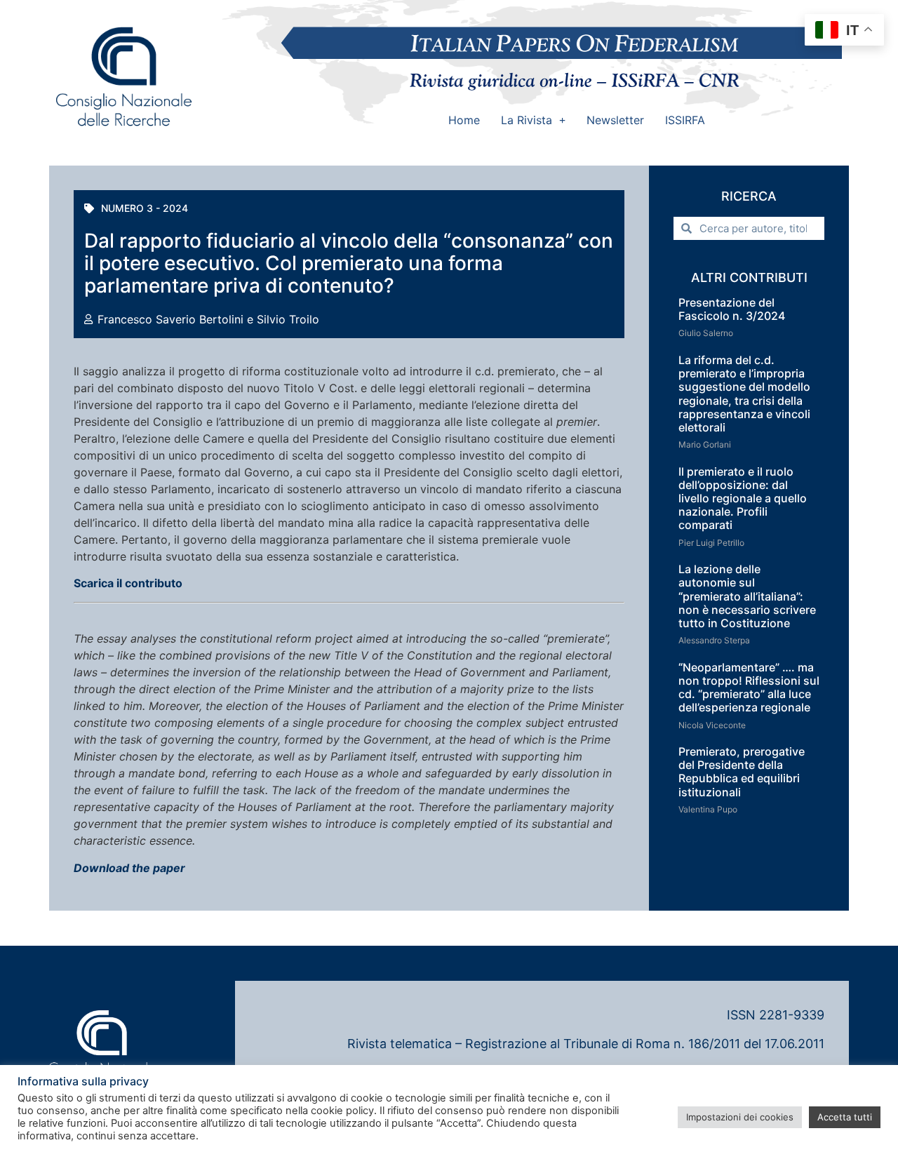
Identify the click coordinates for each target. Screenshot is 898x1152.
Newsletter (615, 120)
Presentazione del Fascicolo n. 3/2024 (731, 309)
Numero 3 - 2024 (144, 208)
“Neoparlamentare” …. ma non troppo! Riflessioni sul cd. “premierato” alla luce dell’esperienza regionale (748, 687)
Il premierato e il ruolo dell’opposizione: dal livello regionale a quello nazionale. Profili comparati (742, 498)
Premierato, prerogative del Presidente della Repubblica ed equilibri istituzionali (741, 771)
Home (464, 120)
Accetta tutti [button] (844, 1117)
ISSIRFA (685, 120)
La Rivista (526, 120)
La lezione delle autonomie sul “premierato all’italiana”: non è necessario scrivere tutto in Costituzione (747, 596)
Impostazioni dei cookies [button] (739, 1117)
